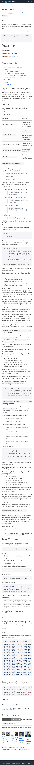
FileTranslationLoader (13, 71)
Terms (28, 763)
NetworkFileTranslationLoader (15, 73)
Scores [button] (11, 40)
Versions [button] (4, 40)
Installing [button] (27, 36)
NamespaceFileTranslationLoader (16, 75)
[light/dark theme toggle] (32, 2)
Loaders (6, 69)
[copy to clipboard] (31, 232)
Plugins (6, 82)
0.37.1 (21, 13)
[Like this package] (28, 15)
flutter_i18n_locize (7, 709)
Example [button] (19, 36)
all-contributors (20, 747)
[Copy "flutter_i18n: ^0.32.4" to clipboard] (18, 9)
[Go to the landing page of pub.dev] (10, 1)
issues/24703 (8, 523)
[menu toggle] (2, 1)
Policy (23, 763)
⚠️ (3, 740)
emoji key (27, 728)
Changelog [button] (12, 36)
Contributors (7, 84)
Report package (16, 763)
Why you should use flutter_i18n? (13, 67)
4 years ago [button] (10, 13)
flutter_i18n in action (10, 80)
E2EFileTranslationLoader (14, 78)
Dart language (6, 763)
